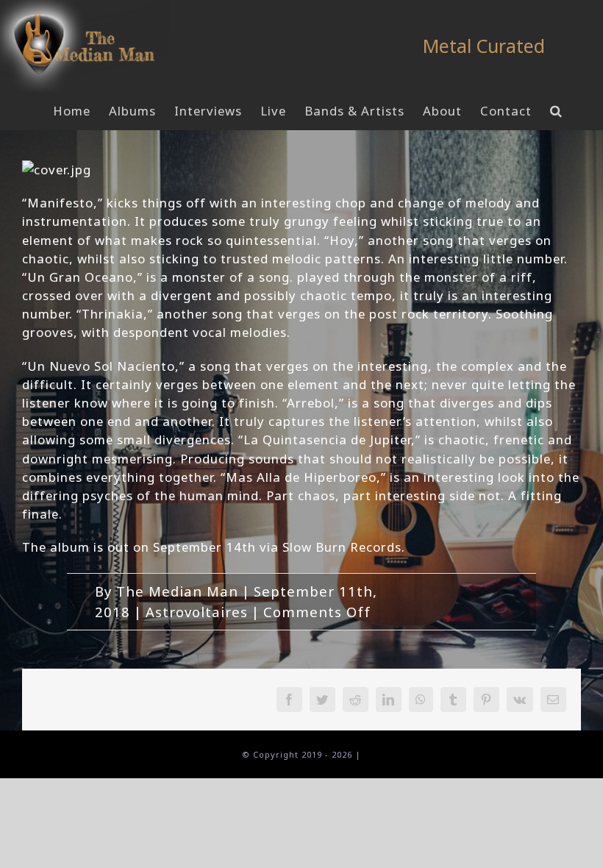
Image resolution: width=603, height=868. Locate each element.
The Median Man (177, 591)
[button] (556, 111)
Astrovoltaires (197, 611)
